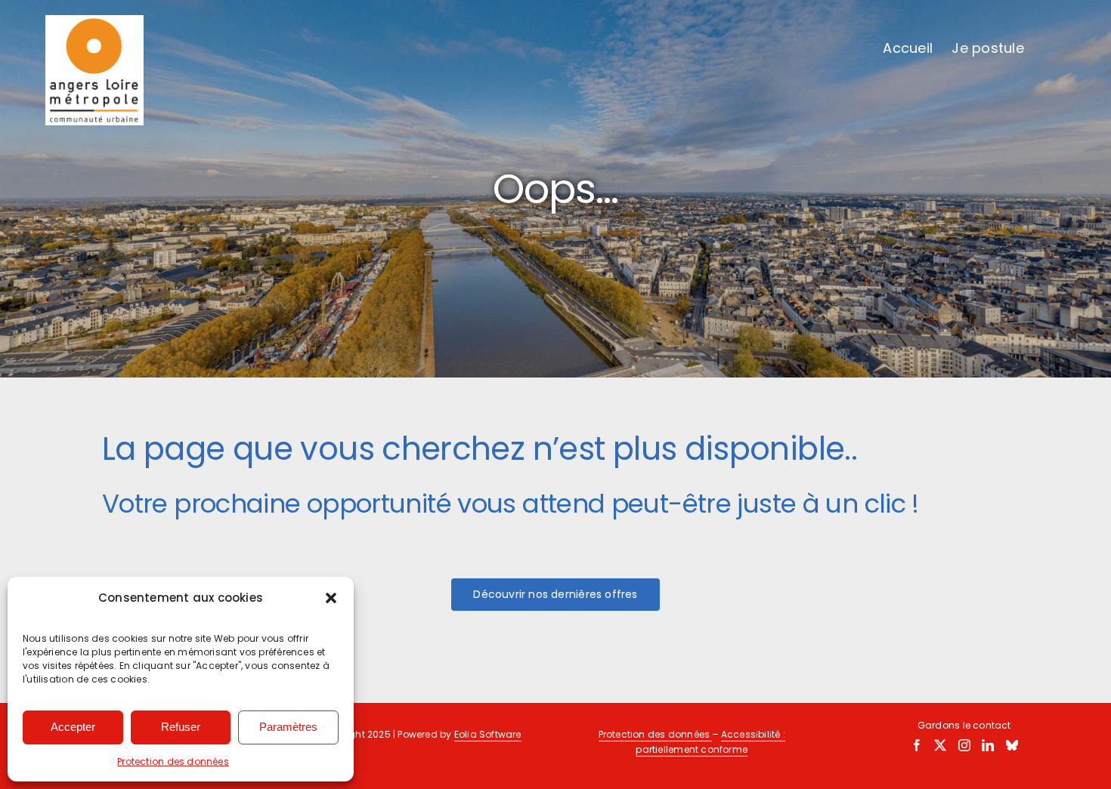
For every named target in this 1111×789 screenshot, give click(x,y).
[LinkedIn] (988, 745)
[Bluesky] (1012, 745)
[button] (331, 598)
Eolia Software (487, 734)
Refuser (180, 726)
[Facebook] (917, 745)
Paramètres (288, 726)
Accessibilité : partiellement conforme (710, 742)
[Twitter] (940, 745)
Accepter (73, 726)
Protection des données (173, 761)
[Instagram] (964, 745)
